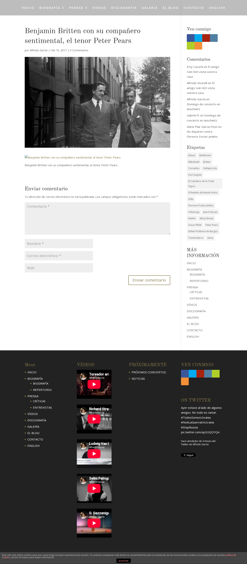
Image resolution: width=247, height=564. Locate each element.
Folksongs (193, 212)
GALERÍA (150, 8)
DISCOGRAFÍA (124, 8)
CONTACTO (194, 8)
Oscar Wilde (195, 225)
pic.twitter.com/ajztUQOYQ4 (200, 432)
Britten (207, 162)
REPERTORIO (199, 281)
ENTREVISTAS (199, 298)
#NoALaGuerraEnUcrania (197, 422)
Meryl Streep (206, 218)
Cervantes (193, 168)
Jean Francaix (210, 212)
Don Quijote (195, 174)
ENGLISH (217, 8)
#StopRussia (189, 427)
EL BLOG (171, 8)
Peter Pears (212, 225)
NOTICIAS (138, 378)
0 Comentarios (79, 50)
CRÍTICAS (196, 292)
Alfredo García (38, 50)
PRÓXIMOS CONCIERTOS (149, 372)
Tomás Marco (195, 237)
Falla (190, 199)
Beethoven (205, 155)
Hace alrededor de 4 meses (196, 441)
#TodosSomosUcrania (196, 417)
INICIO (27, 8)
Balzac (191, 155)
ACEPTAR (123, 561)
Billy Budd (193, 162)
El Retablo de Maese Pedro (203, 192)
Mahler (192, 218)
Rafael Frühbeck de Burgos (203, 231)
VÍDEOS (99, 8)
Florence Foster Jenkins (200, 205)
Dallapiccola (210, 168)
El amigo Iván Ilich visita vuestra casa (203, 71)
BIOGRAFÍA (197, 274)
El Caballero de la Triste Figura (201, 184)
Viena (210, 237)
